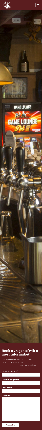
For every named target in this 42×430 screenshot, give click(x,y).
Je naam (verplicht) (10, 371)
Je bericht (6, 395)
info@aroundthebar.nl (10, 365)
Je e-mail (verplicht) (10, 379)
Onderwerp (7, 387)
